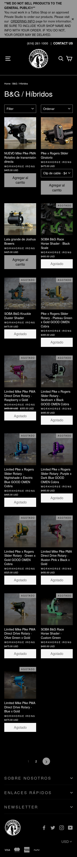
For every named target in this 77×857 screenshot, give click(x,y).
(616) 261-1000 (37, 43)
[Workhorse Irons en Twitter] (52, 827)
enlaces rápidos (28, 792)
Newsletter (21, 807)
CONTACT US (63, 43)
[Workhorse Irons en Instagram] (61, 827)
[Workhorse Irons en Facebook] (44, 827)
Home (7, 83)
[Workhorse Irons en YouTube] (70, 827)
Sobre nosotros (27, 778)
